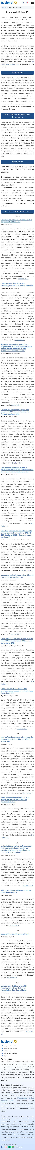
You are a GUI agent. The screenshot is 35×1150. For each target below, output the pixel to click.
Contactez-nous (8, 1051)
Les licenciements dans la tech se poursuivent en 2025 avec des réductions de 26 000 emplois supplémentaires (17, 470)
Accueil (4, 7)
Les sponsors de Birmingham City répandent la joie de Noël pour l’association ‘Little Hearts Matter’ (14, 988)
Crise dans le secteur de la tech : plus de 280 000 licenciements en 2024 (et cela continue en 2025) (17, 641)
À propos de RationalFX (9, 1046)
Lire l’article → (23, 279)
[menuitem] (27, 2)
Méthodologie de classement (11, 1048)
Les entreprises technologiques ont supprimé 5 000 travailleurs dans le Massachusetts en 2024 (15, 412)
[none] (27, 2)
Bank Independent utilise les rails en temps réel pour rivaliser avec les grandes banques (15, 800)
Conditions (6, 1055)
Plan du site (19, 1147)
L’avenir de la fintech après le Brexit (15, 934)
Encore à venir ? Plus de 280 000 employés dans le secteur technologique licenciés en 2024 (17, 691)
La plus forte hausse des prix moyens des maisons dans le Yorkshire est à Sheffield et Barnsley (17, 739)
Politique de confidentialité (10, 1053)
